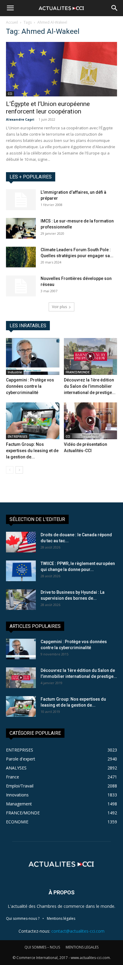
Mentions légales (61, 918)
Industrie (15, 372)
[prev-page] (9, 470)
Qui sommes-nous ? (22, 918)
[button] (10, 8)
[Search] (114, 8)
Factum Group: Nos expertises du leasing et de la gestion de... (32, 450)
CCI (10, 94)
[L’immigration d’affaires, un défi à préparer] (21, 199)
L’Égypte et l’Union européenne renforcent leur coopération (48, 107)
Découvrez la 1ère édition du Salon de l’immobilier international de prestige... (90, 386)
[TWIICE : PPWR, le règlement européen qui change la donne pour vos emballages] (21, 570)
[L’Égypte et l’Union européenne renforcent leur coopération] (61, 69)
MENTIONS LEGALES (82, 947)
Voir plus (59, 306)
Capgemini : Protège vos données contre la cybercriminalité (30, 386)
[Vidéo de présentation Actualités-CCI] (90, 420)
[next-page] (19, 470)
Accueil (12, 22)
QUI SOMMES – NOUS (42, 947)
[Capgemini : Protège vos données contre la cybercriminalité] (32, 356)
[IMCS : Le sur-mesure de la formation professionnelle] (21, 228)
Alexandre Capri (20, 119)
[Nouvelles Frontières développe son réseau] (21, 285)
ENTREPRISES (17, 436)
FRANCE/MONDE (78, 372)
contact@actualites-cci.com (77, 931)
